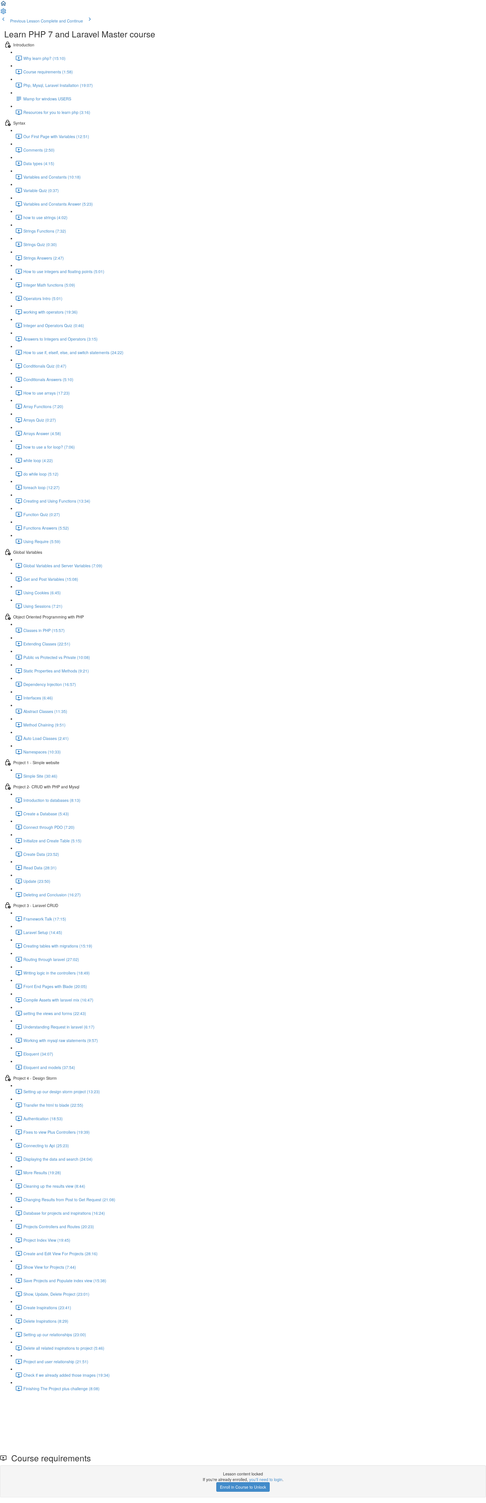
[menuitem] (3, 13)
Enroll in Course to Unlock (243, 1487)
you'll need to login (265, 1479)
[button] (3, 5)
